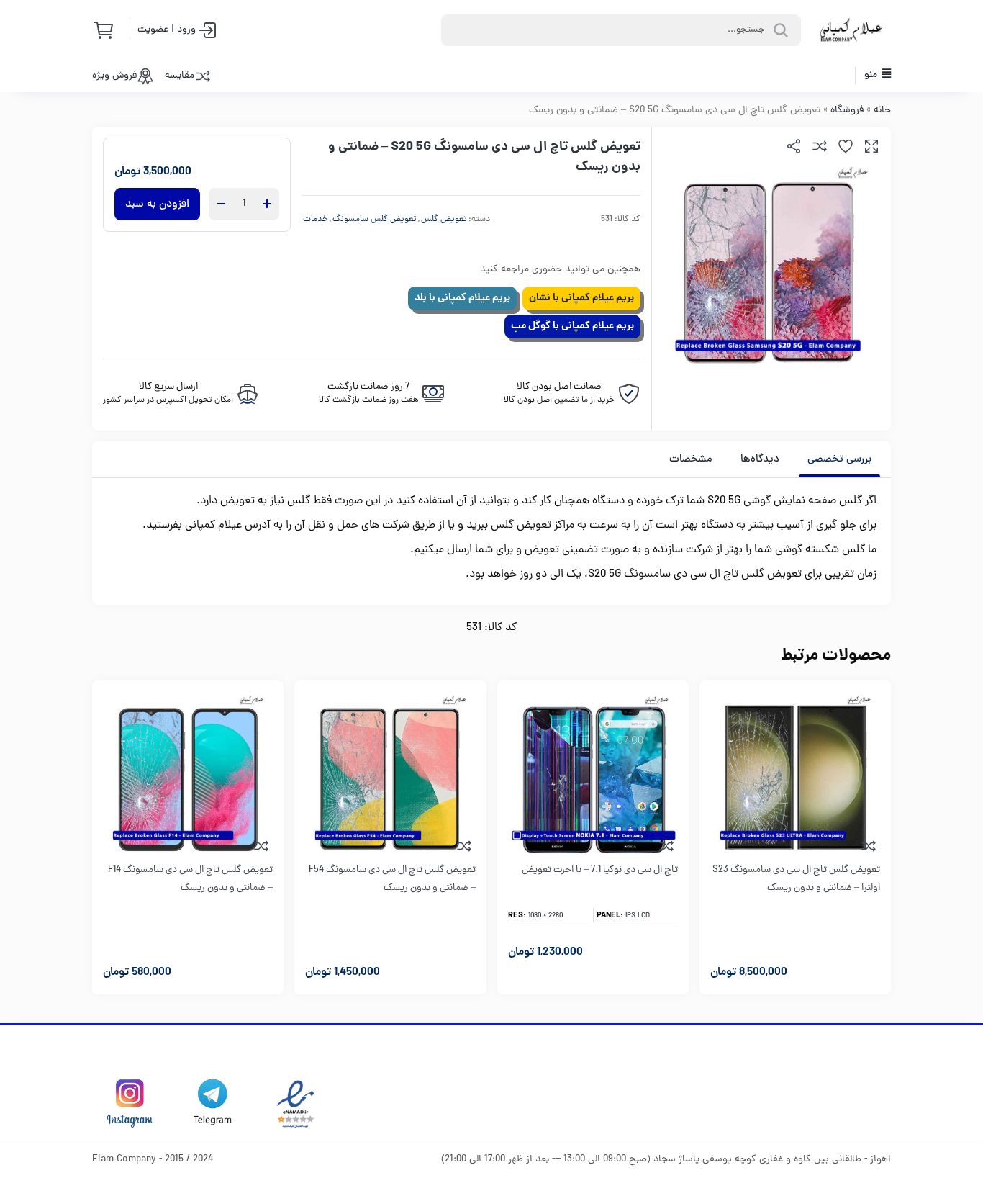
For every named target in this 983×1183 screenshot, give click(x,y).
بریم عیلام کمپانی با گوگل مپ (572, 326)
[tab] (839, 459)
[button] (871, 146)
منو (871, 75)
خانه (882, 110)
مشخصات (690, 459)
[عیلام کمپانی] (851, 30)
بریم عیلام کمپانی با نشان (581, 298)
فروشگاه (847, 110)
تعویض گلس (444, 219)
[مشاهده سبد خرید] (108, 30)
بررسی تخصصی (839, 459)
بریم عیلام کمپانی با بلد (462, 298)
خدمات (315, 219)
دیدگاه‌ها (759, 459)
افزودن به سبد (157, 204)
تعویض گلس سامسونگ (374, 219)
